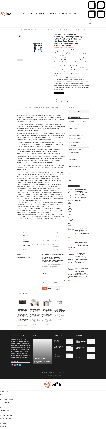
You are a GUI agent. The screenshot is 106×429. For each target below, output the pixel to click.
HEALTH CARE (3, 423)
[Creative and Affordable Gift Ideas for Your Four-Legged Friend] (69, 348)
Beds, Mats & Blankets (74, 125)
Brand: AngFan (55, 249)
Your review (45, 273)
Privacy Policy (61, 372)
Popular (70, 180)
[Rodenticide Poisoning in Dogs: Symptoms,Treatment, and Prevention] (91, 341)
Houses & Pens (73, 159)
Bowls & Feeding (73, 128)
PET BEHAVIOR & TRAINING (6, 399)
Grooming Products (38, 29)
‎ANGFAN (57, 232)
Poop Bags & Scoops (74, 166)
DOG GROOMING (63, 13)
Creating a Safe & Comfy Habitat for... (80, 348)
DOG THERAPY (72, 13)
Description (27, 107)
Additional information (41, 107)
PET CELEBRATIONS (5, 402)
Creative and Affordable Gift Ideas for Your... (58, 347)
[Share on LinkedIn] (65, 101)
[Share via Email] (68, 101)
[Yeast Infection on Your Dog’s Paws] (69, 341)
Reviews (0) (55, 107)
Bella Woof (2, 389)
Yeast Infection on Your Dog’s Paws (58, 340)
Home (18, 29)
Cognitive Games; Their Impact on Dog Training (58, 355)
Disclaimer (44, 372)
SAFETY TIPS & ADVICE (5, 397)
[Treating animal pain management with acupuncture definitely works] (42, 351)
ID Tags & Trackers (74, 163)
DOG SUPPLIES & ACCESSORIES (27, 29)
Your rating (43, 270)
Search (78, 111)
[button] (96, 21)
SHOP (24, 13)
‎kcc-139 (57, 236)
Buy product (59, 92)
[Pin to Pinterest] (62, 101)
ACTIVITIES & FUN (32, 13)
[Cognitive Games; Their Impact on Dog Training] (69, 356)
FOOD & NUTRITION (4, 410)
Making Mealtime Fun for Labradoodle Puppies (80, 355)
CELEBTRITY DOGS (51, 13)
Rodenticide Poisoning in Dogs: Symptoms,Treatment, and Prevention (81, 341)
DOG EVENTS (3, 426)
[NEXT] (21, 60)
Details (71, 47)
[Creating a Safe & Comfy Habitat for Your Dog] (91, 349)
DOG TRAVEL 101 (4, 407)
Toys (70, 173)
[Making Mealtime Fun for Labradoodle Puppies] (91, 356)
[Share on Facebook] (59, 101)
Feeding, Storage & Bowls (75, 138)
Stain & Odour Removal (75, 170)
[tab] (27, 107)
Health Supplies (73, 156)
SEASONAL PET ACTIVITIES (6, 415)
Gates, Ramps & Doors (75, 149)
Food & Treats (72, 145)
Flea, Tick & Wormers (74, 142)
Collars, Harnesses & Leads (76, 135)
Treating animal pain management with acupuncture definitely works (42, 360)
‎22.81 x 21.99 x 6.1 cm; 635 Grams (50, 240)
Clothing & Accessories (75, 131)
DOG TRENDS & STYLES (6, 418)
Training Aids (72, 177)
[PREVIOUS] (18, 60)
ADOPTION (41, 13)
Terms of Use (52, 372)
